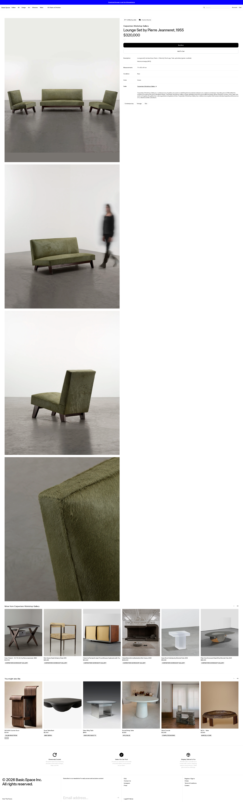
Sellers (14, 7)
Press (125, 785)
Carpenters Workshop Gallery (136, 26)
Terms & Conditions (190, 783)
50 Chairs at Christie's (54, 7)
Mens (41, 7)
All (18, 7)
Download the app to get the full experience (121, 2)
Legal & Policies (128, 799)
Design (24, 7)
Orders (187, 781)
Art (29, 7)
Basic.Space (6, 7)
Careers (187, 785)
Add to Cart (181, 51)
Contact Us (127, 781)
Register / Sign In (190, 778)
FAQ (125, 778)
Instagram (127, 783)
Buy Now (181, 45)
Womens (35, 7)
